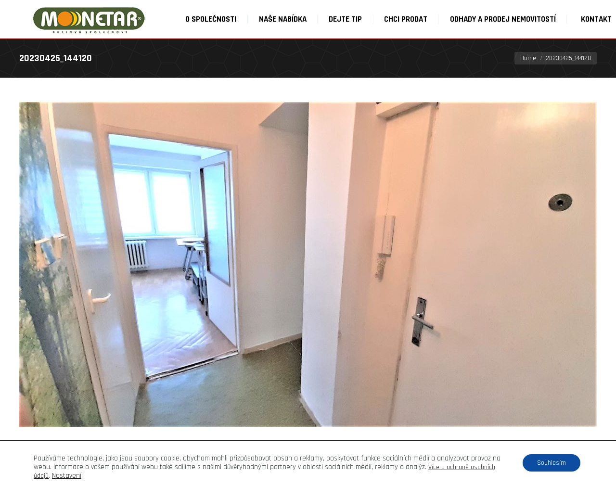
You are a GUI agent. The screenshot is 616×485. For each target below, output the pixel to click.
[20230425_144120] (308, 264)
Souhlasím (551, 463)
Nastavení (66, 476)
